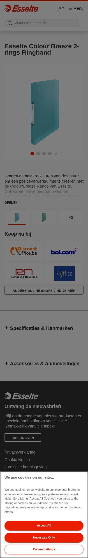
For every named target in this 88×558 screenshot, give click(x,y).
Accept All (44, 525)
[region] (44, 514)
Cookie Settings (44, 549)
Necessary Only (44, 537)
